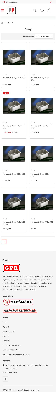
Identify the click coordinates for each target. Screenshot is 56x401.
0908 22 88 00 (11, 369)
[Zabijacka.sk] (18, 302)
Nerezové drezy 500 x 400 (12, 127)
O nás (5, 322)
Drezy (5, 74)
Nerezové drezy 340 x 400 (14, 78)
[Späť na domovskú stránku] (2, 23)
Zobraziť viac (30, 290)
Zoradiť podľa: (28, 36)
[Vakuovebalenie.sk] (20, 311)
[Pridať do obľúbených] (24, 76)
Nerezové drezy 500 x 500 (40, 127)
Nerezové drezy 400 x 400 (40, 79)
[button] (36, 11)
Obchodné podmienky (11, 345)
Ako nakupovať (9, 332)
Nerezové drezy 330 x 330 (42, 222)
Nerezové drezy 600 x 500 (40, 175)
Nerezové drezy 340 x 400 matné (14, 223)
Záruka (5, 336)
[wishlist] (43, 10)
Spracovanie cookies (11, 350)
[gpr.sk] (28, 267)
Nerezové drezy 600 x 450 (14, 174)
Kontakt (6, 327)
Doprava (6, 341)
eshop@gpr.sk (11, 2)
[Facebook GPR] (5, 379)
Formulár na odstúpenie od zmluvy (16, 354)
